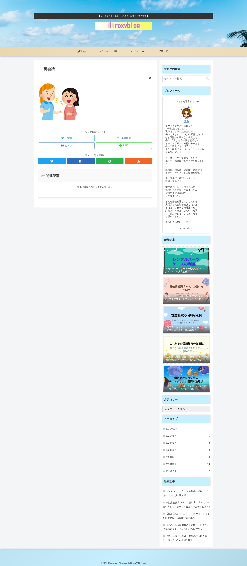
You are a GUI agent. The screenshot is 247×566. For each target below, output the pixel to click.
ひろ (186, 121)
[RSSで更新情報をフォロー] (138, 161)
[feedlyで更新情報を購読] (110, 161)
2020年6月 (188, 464)
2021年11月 (188, 428)
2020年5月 (188, 471)
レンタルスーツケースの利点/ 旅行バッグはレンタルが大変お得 (185, 493)
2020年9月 (188, 442)
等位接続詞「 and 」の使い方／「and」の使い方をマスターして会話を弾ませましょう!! (186, 504)
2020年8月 (188, 450)
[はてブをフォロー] (81, 161)
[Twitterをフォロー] (52, 161)
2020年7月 (188, 457)
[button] (207, 78)
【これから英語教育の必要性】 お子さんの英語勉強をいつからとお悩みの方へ (186, 527)
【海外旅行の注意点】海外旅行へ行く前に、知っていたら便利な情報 (185, 538)
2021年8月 (188, 435)
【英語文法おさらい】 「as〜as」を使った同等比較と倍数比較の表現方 (186, 515)
